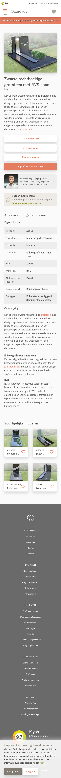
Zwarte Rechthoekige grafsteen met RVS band (42, 486)
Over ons (30, 536)
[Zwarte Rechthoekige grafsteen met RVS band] (45, 472)
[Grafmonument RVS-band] (16, 472)
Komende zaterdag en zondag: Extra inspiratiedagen (30, 21)
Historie (30, 553)
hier (42, 762)
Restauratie (30, 576)
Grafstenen (30, 674)
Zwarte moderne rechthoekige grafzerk (14, 452)
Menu (5, 12)
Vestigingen (30, 703)
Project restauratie (30, 582)
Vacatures (30, 542)
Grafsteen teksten (30, 611)
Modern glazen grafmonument (42, 452)
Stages (31, 548)
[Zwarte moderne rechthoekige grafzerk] (16, 438)
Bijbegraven (30, 588)
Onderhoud (30, 593)
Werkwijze (30, 628)
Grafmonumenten (30, 662)
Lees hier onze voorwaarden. (27, 203)
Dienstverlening (30, 571)
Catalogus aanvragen (30, 714)
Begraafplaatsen (30, 645)
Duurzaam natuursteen (30, 616)
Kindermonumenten (30, 679)
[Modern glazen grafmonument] (45, 438)
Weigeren (30, 771)
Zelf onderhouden (31, 622)
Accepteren (13, 771)
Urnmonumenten (30, 668)
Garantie (30, 634)
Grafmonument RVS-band (14, 486)
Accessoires (30, 685)
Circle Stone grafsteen (30, 639)
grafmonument (12, 366)
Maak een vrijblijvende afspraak (44, 3)
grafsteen (46, 314)
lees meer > (26, 129)
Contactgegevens (30, 708)
